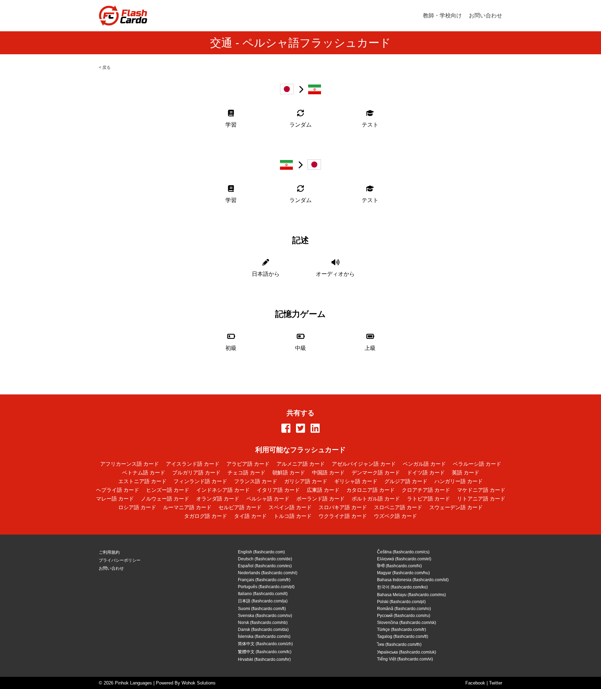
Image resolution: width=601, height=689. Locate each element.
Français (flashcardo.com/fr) (264, 579)
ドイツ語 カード (426, 472)
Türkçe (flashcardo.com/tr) (401, 629)
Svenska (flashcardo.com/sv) (265, 615)
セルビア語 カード (240, 507)
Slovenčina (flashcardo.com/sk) (406, 622)
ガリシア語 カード (305, 481)
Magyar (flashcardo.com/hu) (403, 572)
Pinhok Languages (133, 683)
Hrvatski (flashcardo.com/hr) (264, 659)
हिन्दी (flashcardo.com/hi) (399, 565)
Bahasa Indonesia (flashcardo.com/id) (413, 579)
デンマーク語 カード (376, 472)
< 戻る (105, 67)
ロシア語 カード (137, 507)
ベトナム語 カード (143, 472)
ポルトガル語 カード (376, 499)
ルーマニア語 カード (187, 507)
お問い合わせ (485, 15)
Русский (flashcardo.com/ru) (403, 615)
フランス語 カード (255, 481)
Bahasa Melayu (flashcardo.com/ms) (411, 594)
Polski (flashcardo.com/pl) (401, 601)
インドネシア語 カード (223, 490)
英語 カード (465, 472)
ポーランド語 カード (320, 499)
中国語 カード (328, 472)
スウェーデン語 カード (456, 507)
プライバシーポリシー (120, 560)
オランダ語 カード (217, 499)
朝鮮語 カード (288, 472)
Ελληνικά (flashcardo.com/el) (404, 558)
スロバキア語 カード (343, 507)
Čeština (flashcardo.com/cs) (403, 552)
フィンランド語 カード (200, 481)
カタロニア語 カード (370, 490)
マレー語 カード (115, 499)
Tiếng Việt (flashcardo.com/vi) (405, 659)
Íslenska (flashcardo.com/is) (264, 636)
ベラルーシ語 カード (477, 464)
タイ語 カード (250, 516)
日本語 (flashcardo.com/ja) (263, 601)
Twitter (495, 683)
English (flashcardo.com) (261, 552)
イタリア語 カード (278, 490)
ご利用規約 (109, 552)
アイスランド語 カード (192, 464)
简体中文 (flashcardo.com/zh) (265, 643)
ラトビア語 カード (428, 499)
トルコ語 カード (293, 516)
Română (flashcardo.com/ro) (404, 608)
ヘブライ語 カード (117, 490)
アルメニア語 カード (301, 464)
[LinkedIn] (315, 429)
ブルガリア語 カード (196, 472)
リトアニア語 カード (481, 499)
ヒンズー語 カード (167, 490)
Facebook (475, 683)
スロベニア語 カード (398, 507)
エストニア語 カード (142, 481)
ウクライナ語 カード (343, 516)
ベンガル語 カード (424, 464)
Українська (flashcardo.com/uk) (406, 652)
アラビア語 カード (248, 464)
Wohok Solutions (199, 683)
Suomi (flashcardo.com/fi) (262, 608)
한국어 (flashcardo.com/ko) (402, 587)
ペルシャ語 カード (267, 499)
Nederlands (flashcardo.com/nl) (267, 572)
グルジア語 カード (405, 481)
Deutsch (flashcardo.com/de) (265, 558)
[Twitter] (300, 429)
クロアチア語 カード (426, 490)
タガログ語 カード (205, 516)
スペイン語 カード (290, 507)
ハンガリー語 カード (458, 481)
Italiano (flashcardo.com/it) (263, 593)
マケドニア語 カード (481, 490)
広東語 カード (323, 490)
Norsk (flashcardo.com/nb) (263, 622)
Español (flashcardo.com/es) (265, 565)
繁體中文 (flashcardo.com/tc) (264, 651)
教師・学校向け (442, 15)
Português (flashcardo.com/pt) (266, 586)
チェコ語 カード (246, 472)
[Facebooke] (286, 429)
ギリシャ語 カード (355, 481)
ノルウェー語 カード (165, 499)
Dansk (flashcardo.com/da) (263, 629)
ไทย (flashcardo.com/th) (399, 644)
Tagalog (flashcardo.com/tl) (402, 636)
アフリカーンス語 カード (129, 464)
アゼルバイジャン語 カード (364, 464)
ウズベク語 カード (395, 516)
